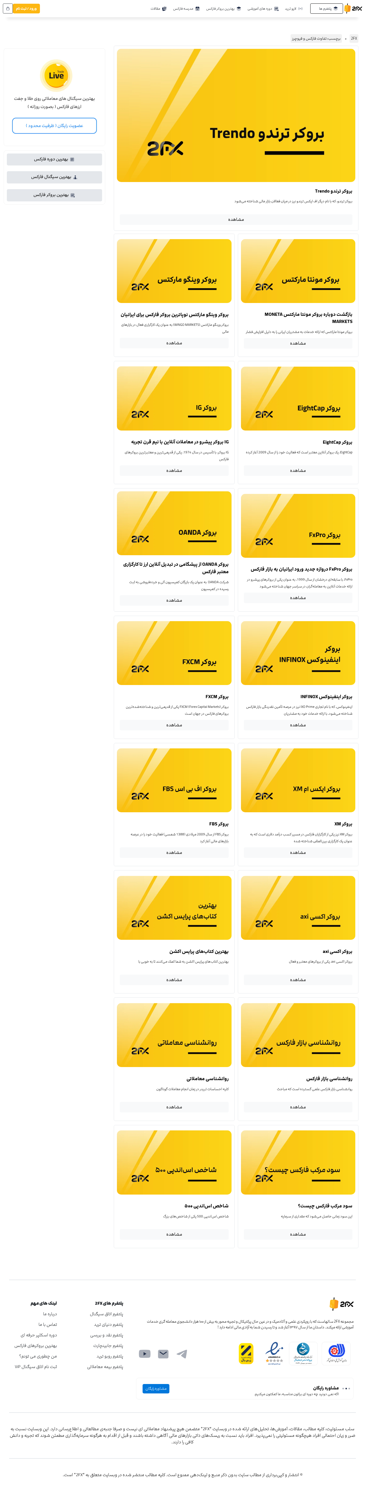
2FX (354, 38)
